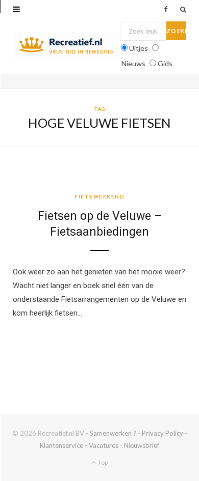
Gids (165, 63)
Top (102, 462)
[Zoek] (183, 9)
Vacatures (103, 445)
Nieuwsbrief (141, 445)
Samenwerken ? (113, 433)
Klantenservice (61, 445)
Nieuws (133, 63)
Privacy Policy (162, 433)
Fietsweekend (99, 196)
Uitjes (138, 48)
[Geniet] (66, 46)
